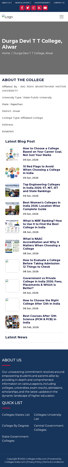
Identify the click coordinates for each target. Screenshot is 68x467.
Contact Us (59, 3)
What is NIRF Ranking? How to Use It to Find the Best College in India (42, 224)
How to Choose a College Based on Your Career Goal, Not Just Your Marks (42, 152)
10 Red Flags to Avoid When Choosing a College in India (41, 170)
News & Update (22, 3)
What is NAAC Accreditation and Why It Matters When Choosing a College (41, 243)
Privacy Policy (34, 462)
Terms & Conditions (53, 462)
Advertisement (42, 3)
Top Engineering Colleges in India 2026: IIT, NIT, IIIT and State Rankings (41, 188)
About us (6, 3)
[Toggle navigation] (61, 17)
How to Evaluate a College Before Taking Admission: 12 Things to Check (41, 263)
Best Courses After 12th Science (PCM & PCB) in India (39, 319)
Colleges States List (16, 414)
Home (6, 53)
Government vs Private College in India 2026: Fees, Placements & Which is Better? (42, 283)
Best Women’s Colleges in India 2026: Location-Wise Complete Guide (41, 206)
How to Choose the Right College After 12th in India (41, 302)
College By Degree (15, 425)
